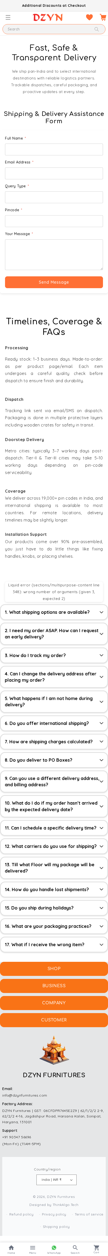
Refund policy (21, 1214)
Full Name (15, 138)
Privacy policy (54, 1214)
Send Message (54, 282)
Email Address (19, 162)
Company (54, 1003)
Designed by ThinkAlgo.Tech (53, 1205)
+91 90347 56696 (16, 1137)
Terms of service (89, 1214)
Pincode (13, 210)
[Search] (96, 29)
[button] (8, 17)
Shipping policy (56, 1227)
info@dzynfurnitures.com (24, 1095)
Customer (54, 1020)
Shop (54, 969)
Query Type (17, 186)
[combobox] (54, 29)
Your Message (19, 234)
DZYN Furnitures (61, 1197)
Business (54, 986)
